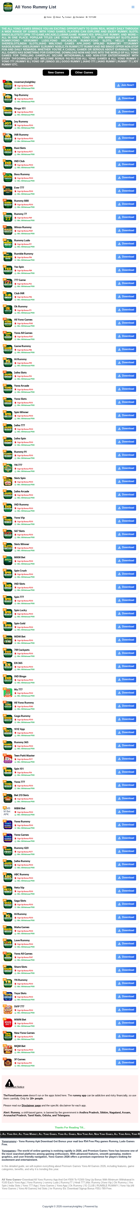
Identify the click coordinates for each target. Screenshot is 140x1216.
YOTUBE (91, 17)
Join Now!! (127, 85)
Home (48, 17)
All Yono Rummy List (35, 7)
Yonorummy (9, 1141)
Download (128, 98)
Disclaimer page (31, 1105)
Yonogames (9, 1150)
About (57, 17)
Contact (66, 17)
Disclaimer (78, 17)
